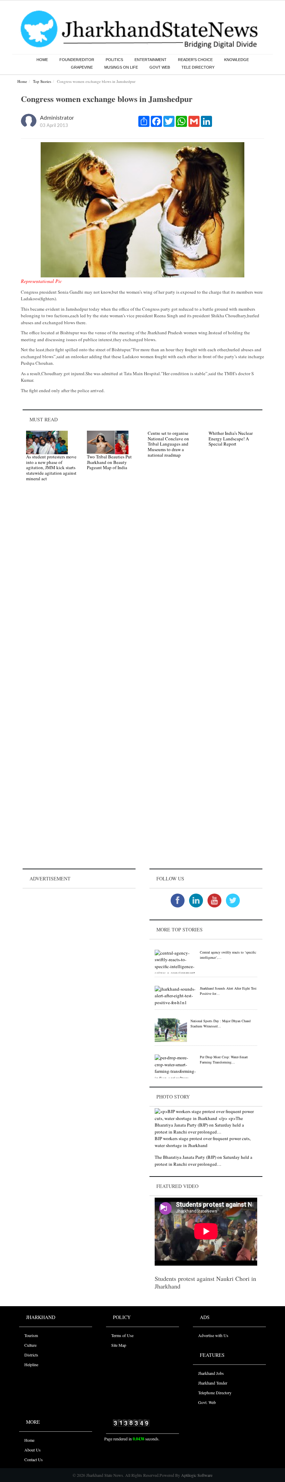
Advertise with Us (213, 1335)
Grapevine (82, 67)
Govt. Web (207, 1402)
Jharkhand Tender (212, 1383)
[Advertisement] (79, 933)
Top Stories (42, 81)
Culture (30, 1345)
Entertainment (150, 60)
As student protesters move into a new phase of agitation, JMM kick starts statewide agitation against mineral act (51, 467)
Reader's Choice (195, 60)
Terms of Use (122, 1335)
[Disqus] (142, 585)
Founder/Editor (76, 60)
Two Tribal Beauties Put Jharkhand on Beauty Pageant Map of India (109, 462)
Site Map (118, 1345)
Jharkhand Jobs (211, 1373)
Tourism (31, 1335)
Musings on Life (121, 67)
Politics (114, 60)
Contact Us (33, 1459)
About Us (32, 1450)
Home (42, 60)
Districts (31, 1355)
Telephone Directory (214, 1392)
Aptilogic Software (196, 1475)
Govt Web (159, 67)
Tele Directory (197, 67)
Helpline (31, 1364)
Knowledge (236, 60)
